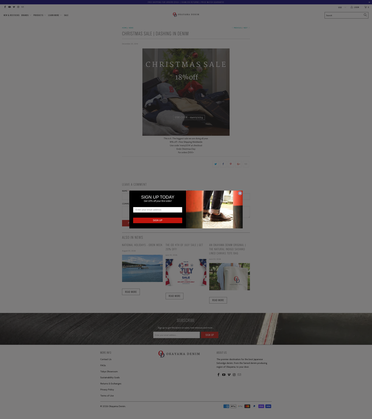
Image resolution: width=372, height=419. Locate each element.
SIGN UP (157, 220)
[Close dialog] (240, 193)
